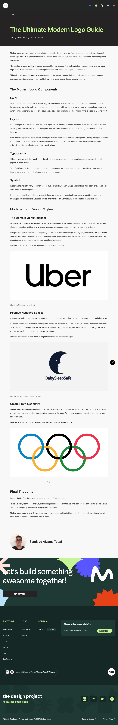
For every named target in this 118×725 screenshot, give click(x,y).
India (23, 635)
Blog (4, 653)
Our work (6, 641)
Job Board (6, 659)
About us (6, 635)
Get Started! (20, 594)
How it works (7, 629)
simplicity (42, 53)
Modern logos (15, 53)
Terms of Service (88, 719)
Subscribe (103, 631)
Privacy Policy (108, 719)
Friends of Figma (28, 672)
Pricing (5, 647)
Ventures (25, 629)
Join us (42, 629)
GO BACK (13, 14)
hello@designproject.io (15, 701)
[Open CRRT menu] (112, 362)
